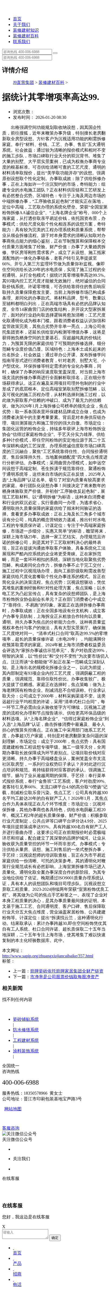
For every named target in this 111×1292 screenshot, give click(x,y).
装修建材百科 (26, 36)
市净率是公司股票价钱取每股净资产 (64, 976)
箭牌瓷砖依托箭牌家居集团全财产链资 (66, 971)
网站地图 (13, 1109)
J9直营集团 (23, 82)
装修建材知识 (26, 30)
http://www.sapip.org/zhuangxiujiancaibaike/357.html (47, 956)
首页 (17, 19)
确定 (54, 1238)
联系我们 (21, 41)
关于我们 (21, 24)
